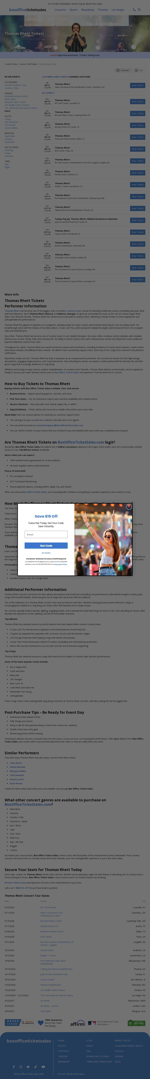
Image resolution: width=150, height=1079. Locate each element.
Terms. (65, 564)
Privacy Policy (58, 564)
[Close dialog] (129, 506)
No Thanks (46, 553)
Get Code (46, 545)
